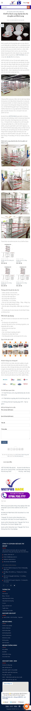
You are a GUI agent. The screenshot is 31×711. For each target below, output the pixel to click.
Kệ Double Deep (6, 630)
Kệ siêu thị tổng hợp (7, 665)
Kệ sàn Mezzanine (6, 635)
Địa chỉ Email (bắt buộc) (7, 416)
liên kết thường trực (19, 456)
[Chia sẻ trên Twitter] (14, 449)
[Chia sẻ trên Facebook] (11, 449)
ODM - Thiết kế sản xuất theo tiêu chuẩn (12, 677)
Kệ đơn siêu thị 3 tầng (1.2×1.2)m (21, 261)
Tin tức (4, 603)
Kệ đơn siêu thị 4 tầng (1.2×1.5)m (21, 283)
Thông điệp (4, 429)
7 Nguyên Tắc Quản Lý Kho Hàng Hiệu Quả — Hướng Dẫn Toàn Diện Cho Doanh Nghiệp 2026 (14, 518)
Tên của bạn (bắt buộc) (7, 410)
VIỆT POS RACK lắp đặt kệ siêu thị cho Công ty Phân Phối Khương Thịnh (8, 469)
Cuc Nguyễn (21, 20)
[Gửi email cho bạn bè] (17, 449)
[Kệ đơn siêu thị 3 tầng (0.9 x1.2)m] (8, 251)
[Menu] (2, 2)
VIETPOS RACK (12, 116)
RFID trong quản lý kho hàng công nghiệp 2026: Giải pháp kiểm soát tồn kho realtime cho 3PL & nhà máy (15, 507)
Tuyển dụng (5, 608)
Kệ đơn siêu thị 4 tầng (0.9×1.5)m (6, 283)
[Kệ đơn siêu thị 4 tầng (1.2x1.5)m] (23, 273)
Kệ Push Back (5, 642)
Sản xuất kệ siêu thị (7, 667)
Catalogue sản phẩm (7, 610)
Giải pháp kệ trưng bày (8, 600)
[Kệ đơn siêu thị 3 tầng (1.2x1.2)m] (23, 251)
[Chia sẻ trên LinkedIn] (22, 449)
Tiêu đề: (3, 422)
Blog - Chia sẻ (5, 596)
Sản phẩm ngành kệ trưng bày (9, 672)
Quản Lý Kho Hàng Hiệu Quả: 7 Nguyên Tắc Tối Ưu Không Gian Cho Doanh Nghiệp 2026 (15, 523)
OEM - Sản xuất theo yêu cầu (9, 679)
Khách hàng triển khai (18, 11)
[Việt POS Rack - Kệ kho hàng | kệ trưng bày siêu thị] (15, 2)
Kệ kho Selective (6, 628)
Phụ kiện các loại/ (6, 674)
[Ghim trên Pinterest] (19, 449)
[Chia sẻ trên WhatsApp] (8, 449)
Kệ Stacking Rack (6, 633)
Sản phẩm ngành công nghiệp (9, 670)
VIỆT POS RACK (20, 55)
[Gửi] (28, 7)
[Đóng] (27, 693)
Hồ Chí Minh (9, 11)
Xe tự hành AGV (6, 656)
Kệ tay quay (5, 640)
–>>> (2, 398)
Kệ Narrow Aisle (6, 637)
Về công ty (5, 593)
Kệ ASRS (4, 651)
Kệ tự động (5, 649)
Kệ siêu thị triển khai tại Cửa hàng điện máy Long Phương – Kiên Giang (23, 469)
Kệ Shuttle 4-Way (6, 654)
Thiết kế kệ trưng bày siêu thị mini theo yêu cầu (17, 398)
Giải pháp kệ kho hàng (7, 598)
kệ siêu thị (9, 57)
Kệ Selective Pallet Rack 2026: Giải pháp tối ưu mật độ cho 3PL (15, 513)
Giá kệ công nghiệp (7, 625)
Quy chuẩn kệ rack (7, 605)
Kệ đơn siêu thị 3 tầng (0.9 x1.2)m (7, 261)
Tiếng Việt (25, 2)
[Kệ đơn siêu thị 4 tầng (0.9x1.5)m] (8, 273)
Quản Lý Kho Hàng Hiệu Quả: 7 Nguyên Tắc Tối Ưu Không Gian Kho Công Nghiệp (15, 528)
